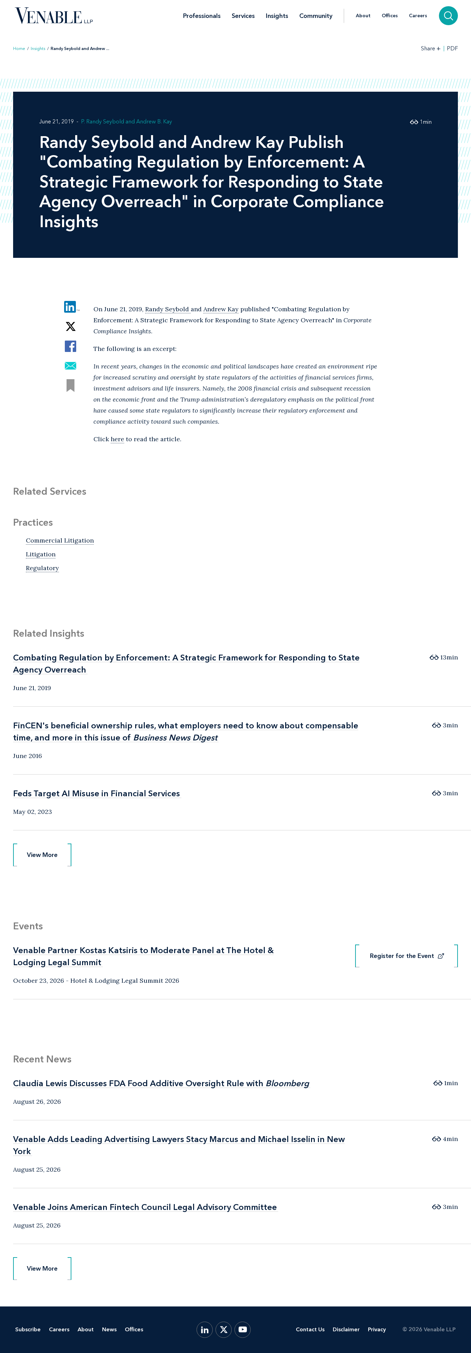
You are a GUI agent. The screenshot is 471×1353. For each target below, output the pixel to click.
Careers (418, 15)
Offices (390, 15)
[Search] (448, 15)
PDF (452, 48)
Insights (277, 16)
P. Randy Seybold (102, 121)
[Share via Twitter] (70, 326)
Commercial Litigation (60, 540)
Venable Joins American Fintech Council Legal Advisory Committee (145, 1207)
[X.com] (224, 1330)
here (117, 439)
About (363, 15)
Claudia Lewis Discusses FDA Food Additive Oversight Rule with (161, 1083)
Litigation (41, 554)
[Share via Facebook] (70, 346)
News (109, 1329)
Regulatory (42, 568)
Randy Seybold (168, 309)
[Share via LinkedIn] (70, 307)
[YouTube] (242, 1330)
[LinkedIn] (205, 1330)
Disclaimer (346, 1329)
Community (315, 16)
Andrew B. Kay (154, 121)
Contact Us (310, 1329)
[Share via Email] (70, 366)
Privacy (377, 1329)
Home (19, 49)
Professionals (202, 16)
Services (243, 16)
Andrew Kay (221, 309)
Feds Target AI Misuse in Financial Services (96, 793)
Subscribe (28, 1329)
